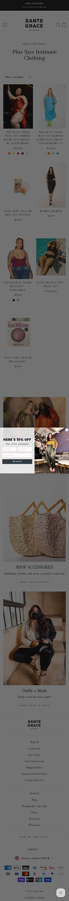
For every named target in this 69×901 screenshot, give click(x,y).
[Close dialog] (66, 429)
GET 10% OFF (17, 461)
